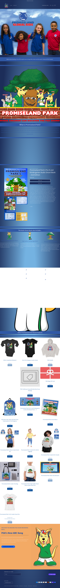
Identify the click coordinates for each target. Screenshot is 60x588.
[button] (51, 5)
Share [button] (31, 206)
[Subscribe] (20, 574)
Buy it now (40, 183)
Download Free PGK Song (8, 546)
